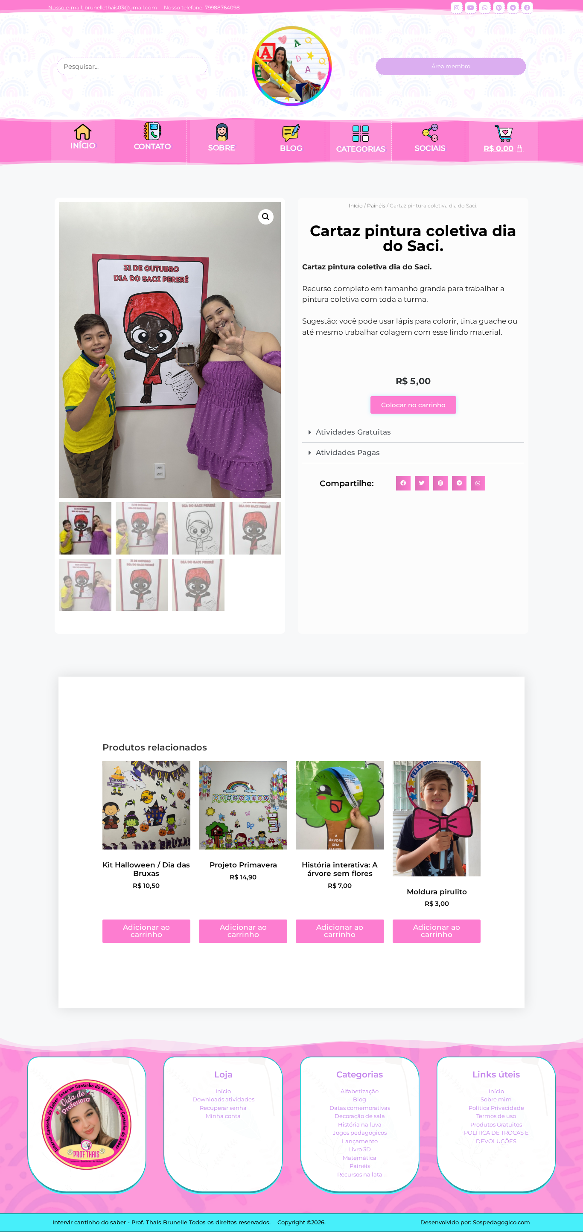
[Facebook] (527, 8)
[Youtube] (471, 8)
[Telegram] (513, 8)
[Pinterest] (499, 8)
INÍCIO (82, 145)
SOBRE (221, 147)
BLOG (291, 148)
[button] (266, 217)
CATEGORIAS (360, 149)
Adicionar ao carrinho (146, 931)
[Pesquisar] (197, 66)
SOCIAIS (430, 148)
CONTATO (152, 146)
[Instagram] (457, 8)
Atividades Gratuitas (353, 432)
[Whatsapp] (485, 8)
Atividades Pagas (348, 452)
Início (356, 205)
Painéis (376, 205)
